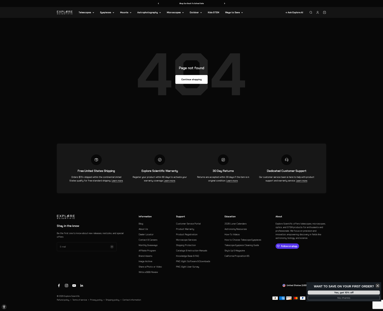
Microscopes (174, 12)
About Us (143, 229)
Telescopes (85, 12)
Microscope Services (186, 239)
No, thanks (343, 298)
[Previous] (158, 3)
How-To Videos (232, 234)
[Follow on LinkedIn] (82, 286)
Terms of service (79, 300)
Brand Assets (145, 256)
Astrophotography (147, 12)
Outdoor (194, 12)
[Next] (224, 3)
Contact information (132, 300)
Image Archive (145, 261)
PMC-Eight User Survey (187, 266)
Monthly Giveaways (148, 245)
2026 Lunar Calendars (236, 223)
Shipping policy (112, 300)
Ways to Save (232, 12)
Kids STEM (213, 12)
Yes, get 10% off (344, 292)
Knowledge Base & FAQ (187, 256)
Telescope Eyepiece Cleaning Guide (242, 245)
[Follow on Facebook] (59, 286)
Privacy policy (96, 300)
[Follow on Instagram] (66, 286)
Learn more (117, 180)
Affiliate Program (147, 250)
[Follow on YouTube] (74, 286)
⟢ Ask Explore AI (294, 12)
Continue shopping (191, 79)
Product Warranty (185, 229)
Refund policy (63, 300)
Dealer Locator (146, 234)
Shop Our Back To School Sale (191, 3)
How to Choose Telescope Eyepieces (243, 239)
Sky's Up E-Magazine (235, 250)
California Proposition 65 (237, 256)
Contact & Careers (148, 239)
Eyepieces (105, 12)
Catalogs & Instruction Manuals (191, 250)
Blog (141, 223)
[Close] (377, 285)
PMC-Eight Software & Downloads (193, 261)
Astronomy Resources (236, 229)
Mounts (124, 12)
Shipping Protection (186, 245)
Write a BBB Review (148, 272)
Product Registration (186, 234)
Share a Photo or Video (150, 266)
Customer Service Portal (188, 223)
